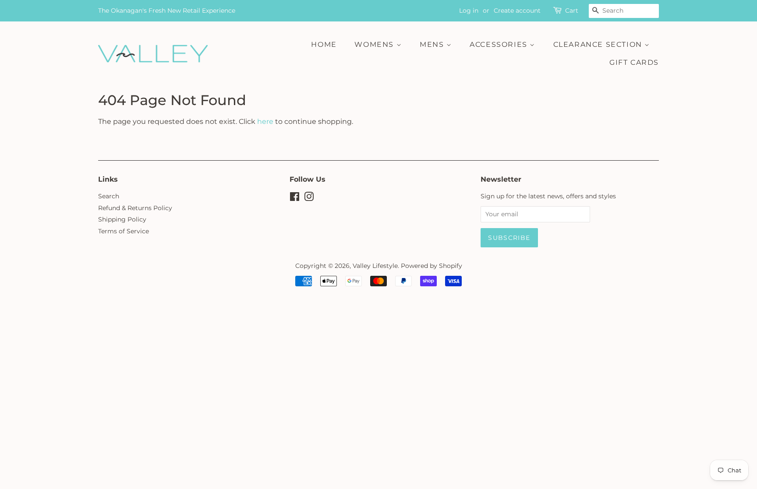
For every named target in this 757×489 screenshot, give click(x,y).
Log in (468, 10)
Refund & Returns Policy (135, 207)
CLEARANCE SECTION (599, 44)
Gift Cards (634, 62)
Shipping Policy (122, 219)
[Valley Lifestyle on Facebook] (295, 198)
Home (323, 44)
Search (108, 196)
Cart (571, 10)
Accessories (500, 44)
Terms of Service (123, 231)
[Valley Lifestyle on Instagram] (309, 198)
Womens (375, 44)
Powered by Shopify (431, 265)
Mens (433, 44)
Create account (517, 10)
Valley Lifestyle (375, 265)
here (265, 121)
